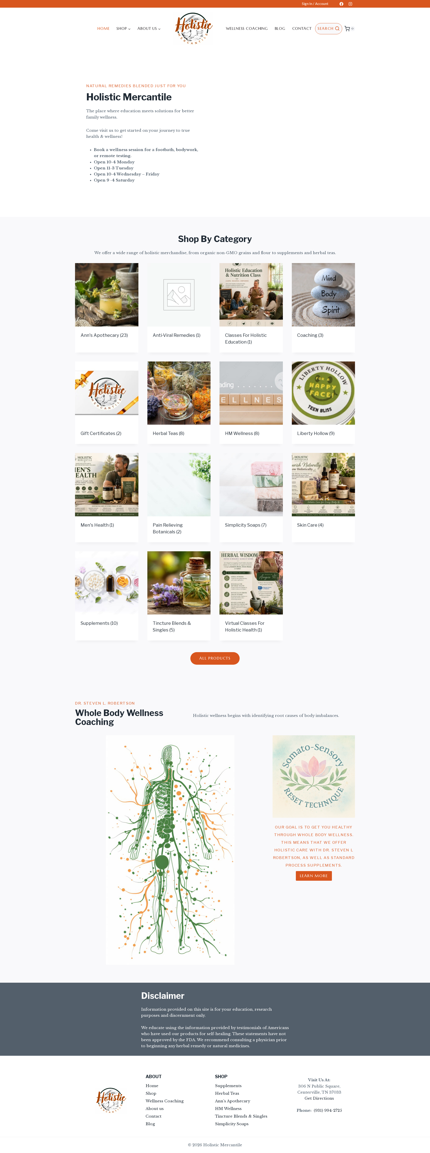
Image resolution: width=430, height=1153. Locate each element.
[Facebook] (341, 4)
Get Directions (319, 1098)
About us (155, 1108)
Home (103, 28)
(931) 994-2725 (328, 1110)
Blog (280, 28)
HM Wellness (228, 1108)
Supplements (228, 1086)
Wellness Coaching (247, 28)
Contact (302, 28)
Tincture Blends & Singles (241, 1116)
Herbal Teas (227, 1093)
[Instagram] (350, 4)
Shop (151, 1093)
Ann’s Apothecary (232, 1101)
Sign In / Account (315, 3)
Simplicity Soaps (232, 1124)
